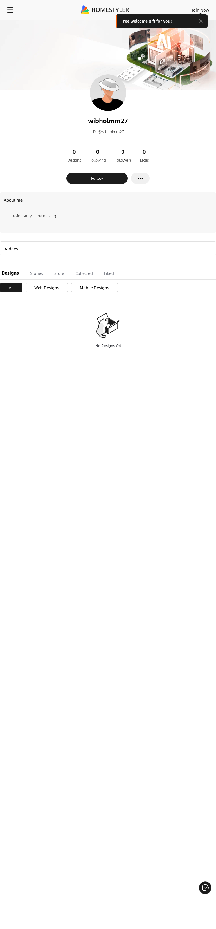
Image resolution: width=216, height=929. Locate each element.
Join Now (200, 10)
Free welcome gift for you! (146, 21)
